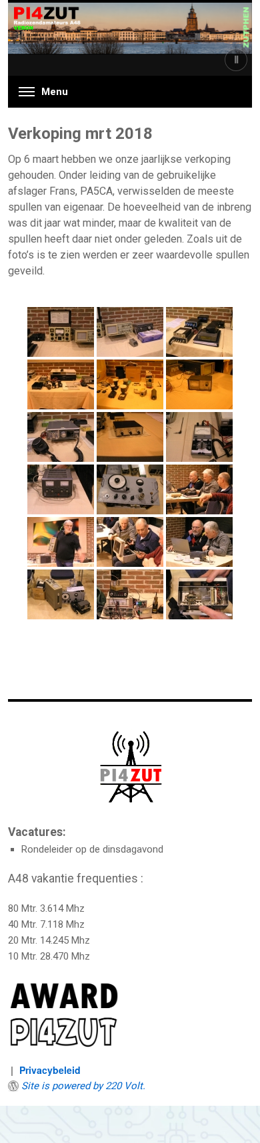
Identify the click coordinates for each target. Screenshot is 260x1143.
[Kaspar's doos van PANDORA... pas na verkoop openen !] (130, 542)
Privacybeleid (50, 1070)
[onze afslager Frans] (60, 542)
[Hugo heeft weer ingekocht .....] (60, 594)
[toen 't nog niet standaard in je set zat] (130, 437)
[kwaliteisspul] (60, 489)
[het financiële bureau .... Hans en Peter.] (199, 542)
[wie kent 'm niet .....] (60, 437)
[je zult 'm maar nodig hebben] (130, 489)
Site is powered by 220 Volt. (83, 1086)
